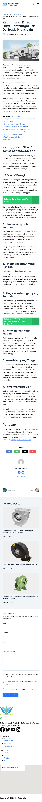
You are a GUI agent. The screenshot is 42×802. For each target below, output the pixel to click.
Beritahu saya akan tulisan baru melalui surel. (22, 689)
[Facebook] (9, 451)
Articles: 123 (21, 476)
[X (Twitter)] (25, 451)
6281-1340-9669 (10, 718)
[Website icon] (19, 472)
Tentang (7, 738)
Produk (7, 753)
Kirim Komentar (10, 695)
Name (5, 623)
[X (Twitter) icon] (22, 472)
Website (6, 642)
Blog (6, 755)
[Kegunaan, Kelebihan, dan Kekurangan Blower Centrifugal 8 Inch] (21, 517)
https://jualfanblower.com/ (21, 440)
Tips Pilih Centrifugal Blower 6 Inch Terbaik (20, 565)
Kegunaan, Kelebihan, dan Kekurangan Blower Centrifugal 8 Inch (18, 531)
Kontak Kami (9, 741)
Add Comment (9, 652)
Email (5, 633)
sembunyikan (16, 116)
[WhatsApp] (17, 451)
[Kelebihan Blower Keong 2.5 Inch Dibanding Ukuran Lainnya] (21, 583)
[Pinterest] (32, 451)
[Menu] (38, 4)
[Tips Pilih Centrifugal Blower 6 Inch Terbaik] (21, 551)
